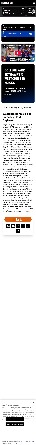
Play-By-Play (18, 108)
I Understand (10, 419)
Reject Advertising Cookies (15, 424)
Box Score (28, 108)
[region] (18, 422)
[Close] (34, 402)
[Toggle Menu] (33, 2)
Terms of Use (30, 441)
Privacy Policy (18, 443)
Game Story (8, 108)
